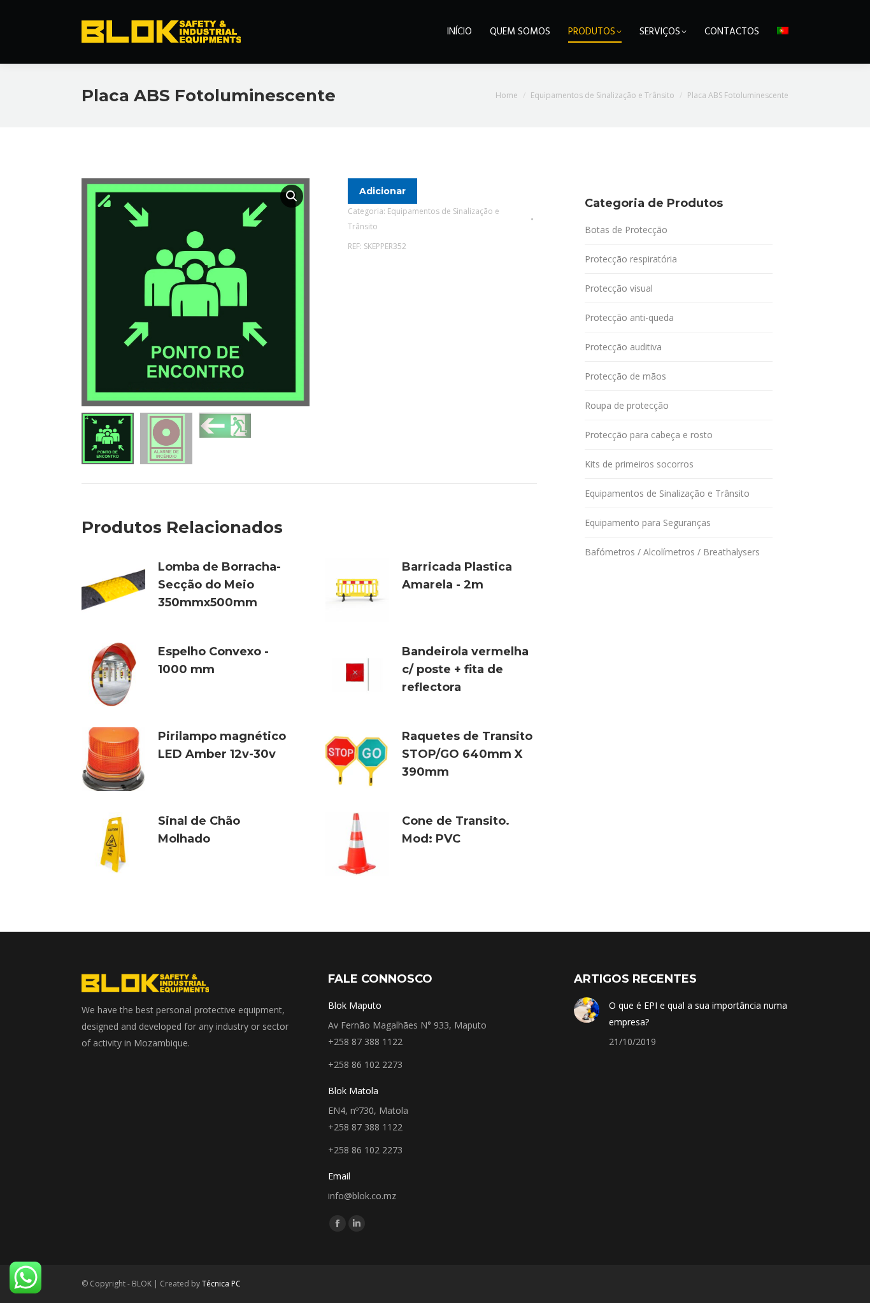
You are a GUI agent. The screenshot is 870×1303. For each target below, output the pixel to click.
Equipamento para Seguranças (648, 522)
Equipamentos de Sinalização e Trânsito (667, 493)
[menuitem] (782, 31)
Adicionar (382, 191)
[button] (291, 196)
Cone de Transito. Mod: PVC (456, 830)
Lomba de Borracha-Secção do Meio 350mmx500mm (219, 584)
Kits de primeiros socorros (639, 464)
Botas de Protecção (626, 230)
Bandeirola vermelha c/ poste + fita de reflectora (465, 669)
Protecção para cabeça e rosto (649, 435)
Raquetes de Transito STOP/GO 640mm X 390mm (467, 754)
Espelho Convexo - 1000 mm (213, 660)
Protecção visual (619, 288)
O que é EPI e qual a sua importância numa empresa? (698, 1013)
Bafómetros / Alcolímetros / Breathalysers (672, 552)
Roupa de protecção (627, 405)
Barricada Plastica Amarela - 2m (457, 576)
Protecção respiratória (631, 259)
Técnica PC (221, 1283)
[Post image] (586, 1010)
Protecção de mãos (625, 376)
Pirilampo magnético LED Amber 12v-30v (222, 745)
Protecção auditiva (623, 347)
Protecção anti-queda (629, 317)
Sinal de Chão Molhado (199, 830)
